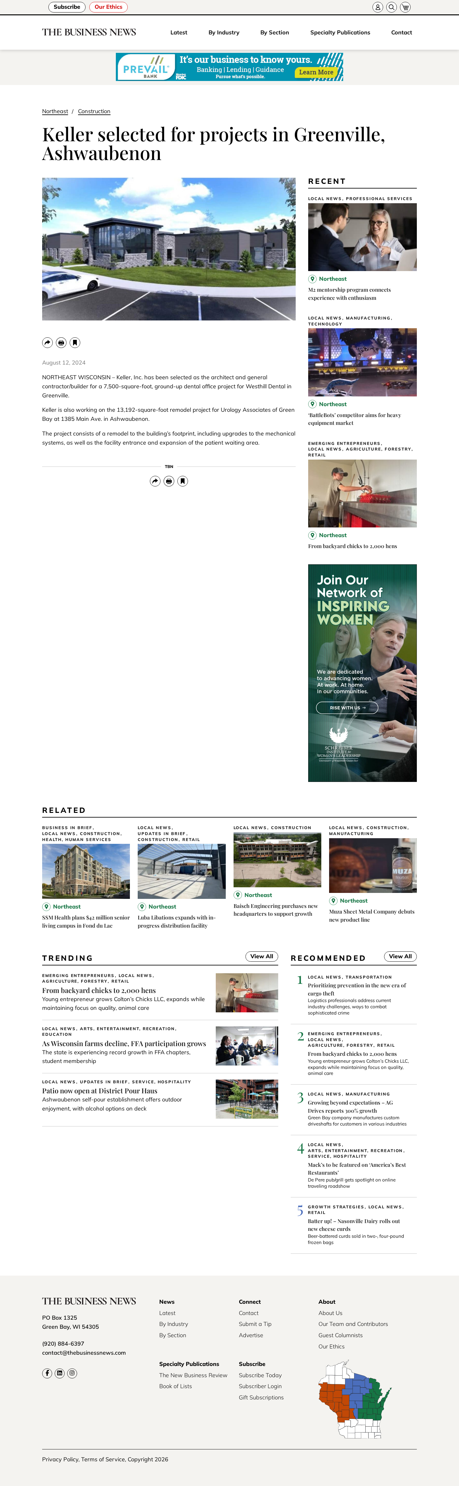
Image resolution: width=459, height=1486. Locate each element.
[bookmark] (75, 342)
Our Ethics (108, 6)
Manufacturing (368, 318)
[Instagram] (72, 1373)
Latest (178, 32)
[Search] (391, 7)
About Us (330, 1313)
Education (57, 1034)
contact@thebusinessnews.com (84, 1352)
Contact (401, 32)
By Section (274, 32)
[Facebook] (47, 1373)
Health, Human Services (76, 839)
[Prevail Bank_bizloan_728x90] (229, 67)
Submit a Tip (255, 1323)
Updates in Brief (162, 833)
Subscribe (67, 6)
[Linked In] (60, 1373)
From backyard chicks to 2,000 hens (352, 545)
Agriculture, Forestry (378, 449)
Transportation (369, 977)
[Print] (61, 342)
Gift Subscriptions (261, 1397)
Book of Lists (175, 1386)
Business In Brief (67, 827)
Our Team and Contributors (353, 1323)
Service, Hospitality (161, 1082)
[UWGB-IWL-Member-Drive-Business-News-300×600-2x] (362, 779)
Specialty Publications (340, 32)
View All (259, 957)
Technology (325, 324)
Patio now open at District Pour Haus (99, 1090)
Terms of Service (103, 1459)
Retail (317, 455)
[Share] (47, 342)
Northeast (55, 111)
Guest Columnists (340, 1335)
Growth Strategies (336, 1207)
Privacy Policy (60, 1459)
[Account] (378, 7)
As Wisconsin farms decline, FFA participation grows (124, 1043)
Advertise (251, 1335)
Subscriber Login (260, 1386)
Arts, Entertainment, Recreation (127, 1028)
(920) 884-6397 (63, 1343)
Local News (325, 198)
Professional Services (379, 198)
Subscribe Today (260, 1375)
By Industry (224, 32)
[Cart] (405, 7)
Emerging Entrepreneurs (344, 443)
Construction (94, 111)
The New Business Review (193, 1375)
